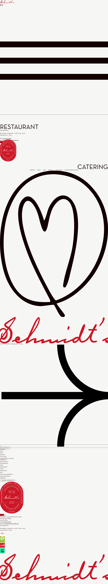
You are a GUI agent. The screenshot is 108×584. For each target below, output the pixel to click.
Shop (1, 465)
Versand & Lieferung (6, 474)
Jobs (1, 453)
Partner (2, 449)
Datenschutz (4, 461)
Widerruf (3, 478)
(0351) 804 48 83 (6, 522)
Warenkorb (3, 467)
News (1, 451)
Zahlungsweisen (5, 476)
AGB (1, 472)
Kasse (2, 468)
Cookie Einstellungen (7, 458)
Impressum (3, 459)
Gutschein (3, 456)
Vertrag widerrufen (7, 480)
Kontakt (2, 454)
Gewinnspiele (4, 463)
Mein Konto (3, 470)
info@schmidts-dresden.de (11, 523)
